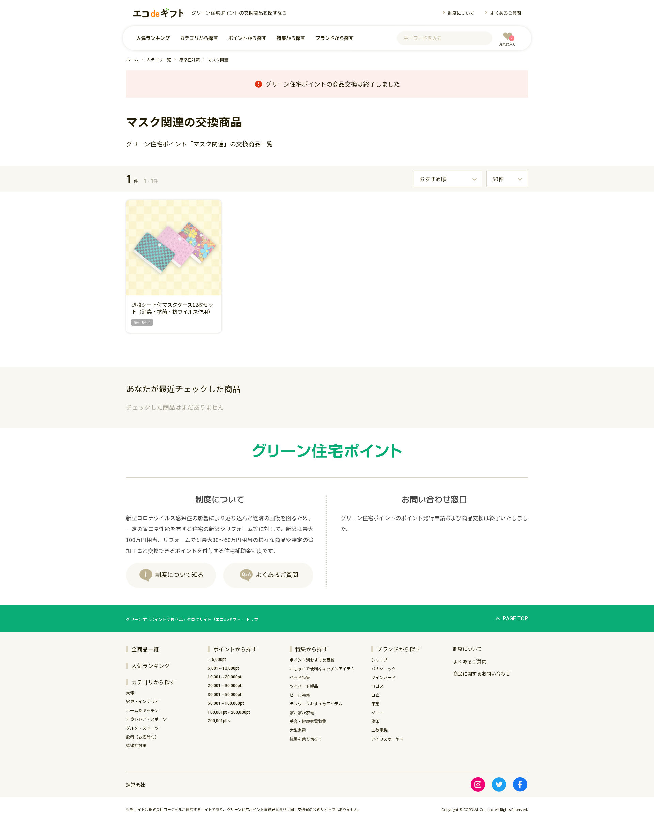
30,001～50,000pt (225, 694)
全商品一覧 (145, 649)
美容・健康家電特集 (308, 721)
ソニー (377, 712)
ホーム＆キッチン (142, 710)
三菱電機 (379, 730)
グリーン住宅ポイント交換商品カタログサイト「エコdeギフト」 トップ (192, 619)
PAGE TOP (515, 618)
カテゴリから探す (199, 38)
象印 (375, 721)
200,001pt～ (219, 720)
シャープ (379, 660)
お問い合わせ (481, 673)
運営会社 (135, 784)
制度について (461, 13)
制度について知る (179, 574)
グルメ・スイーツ (142, 728)
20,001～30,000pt (225, 685)
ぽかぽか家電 (302, 712)
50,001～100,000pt (226, 703)
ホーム (132, 59)
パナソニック (383, 668)
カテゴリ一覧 (158, 59)
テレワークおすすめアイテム (316, 704)
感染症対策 (189, 59)
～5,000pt (217, 659)
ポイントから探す (247, 38)
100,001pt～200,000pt (229, 712)
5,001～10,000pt (223, 668)
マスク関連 (218, 59)
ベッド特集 (300, 677)
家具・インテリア (142, 701)
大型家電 (298, 730)
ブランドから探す (334, 38)
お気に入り (507, 41)
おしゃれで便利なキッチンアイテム (322, 668)
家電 (130, 693)
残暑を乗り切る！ (306, 739)
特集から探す (291, 38)
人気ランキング (153, 38)
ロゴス (377, 686)
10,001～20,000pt (225, 676)
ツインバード (383, 677)
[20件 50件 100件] (507, 179)
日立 (375, 695)
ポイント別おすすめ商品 (312, 660)
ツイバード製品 (304, 686)
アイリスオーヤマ (387, 739)
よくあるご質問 (505, 13)
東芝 (375, 704)
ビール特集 (300, 695)
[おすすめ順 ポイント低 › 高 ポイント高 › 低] (448, 179)
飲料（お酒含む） (142, 737)
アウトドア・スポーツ (146, 719)
